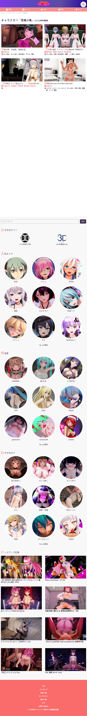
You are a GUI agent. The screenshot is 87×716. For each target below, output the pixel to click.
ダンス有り (70, 88)
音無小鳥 (6, 52)
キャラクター (43, 696)
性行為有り (22, 54)
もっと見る (43, 345)
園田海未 (49, 52)
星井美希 (26, 86)
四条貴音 (14, 86)
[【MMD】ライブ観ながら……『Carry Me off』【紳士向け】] (3, 86)
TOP (43, 686)
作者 (10, 9)
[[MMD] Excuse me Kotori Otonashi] (46, 86)
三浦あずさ (7, 86)
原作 (62, 9)
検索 (83, 221)
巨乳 (55, 54)
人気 (44, 9)
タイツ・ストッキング (59, 88)
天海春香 (20, 86)
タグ (79, 9)
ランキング (43, 689)
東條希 (55, 52)
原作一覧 (43, 699)
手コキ (28, 54)
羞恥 (55, 90)
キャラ (27, 9)
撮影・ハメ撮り (70, 54)
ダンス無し (6, 54)
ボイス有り (14, 54)
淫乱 (32, 54)
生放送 (78, 54)
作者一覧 (43, 693)
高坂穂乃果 (67, 52)
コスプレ (49, 88)
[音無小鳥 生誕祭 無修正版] (3, 52)
